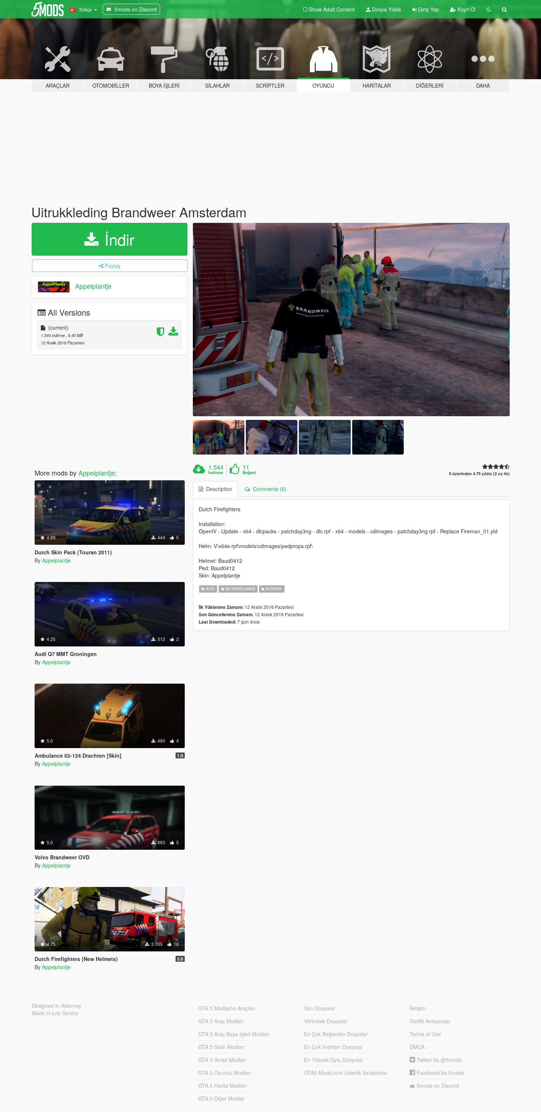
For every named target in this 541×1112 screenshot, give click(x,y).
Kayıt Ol (465, 9)
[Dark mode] (488, 9)
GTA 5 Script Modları (222, 1059)
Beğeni (249, 472)
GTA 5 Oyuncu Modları (224, 1072)
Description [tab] (217, 488)
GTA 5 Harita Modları (222, 1085)
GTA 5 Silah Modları (221, 1046)
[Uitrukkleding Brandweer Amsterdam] (351, 320)
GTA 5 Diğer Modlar (221, 1098)
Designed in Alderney (56, 1005)
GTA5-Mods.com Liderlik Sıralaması (345, 1072)
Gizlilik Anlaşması (430, 1021)
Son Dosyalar (319, 1008)
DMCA (417, 1046)
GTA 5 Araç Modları (221, 1021)
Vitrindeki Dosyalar (325, 1021)
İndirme (215, 472)
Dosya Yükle (386, 9)
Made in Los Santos (55, 1013)
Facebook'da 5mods (439, 1072)
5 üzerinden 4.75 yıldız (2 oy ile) (479, 473)
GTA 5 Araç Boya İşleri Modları (233, 1034)
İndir (117, 239)
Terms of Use (425, 1034)
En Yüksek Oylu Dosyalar (333, 1059)
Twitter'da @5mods (438, 1059)
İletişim (418, 1008)
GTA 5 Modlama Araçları (226, 1008)
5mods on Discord (437, 1085)
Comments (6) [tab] (268, 488)
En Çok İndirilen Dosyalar (333, 1046)
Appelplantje (93, 286)
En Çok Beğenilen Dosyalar (336, 1034)
